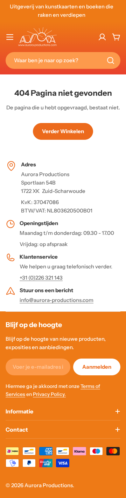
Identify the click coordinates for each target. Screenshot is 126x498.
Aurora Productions (48, 485)
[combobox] (63, 60)
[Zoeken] (110, 60)
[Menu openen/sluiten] (10, 37)
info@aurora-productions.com (56, 300)
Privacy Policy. (49, 394)
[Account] (102, 37)
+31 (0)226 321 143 (41, 277)
